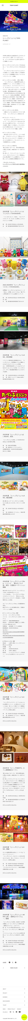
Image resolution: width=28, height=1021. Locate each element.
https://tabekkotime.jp (14, 620)
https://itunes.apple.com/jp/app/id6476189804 (13, 631)
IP (9, 44)
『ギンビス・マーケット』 (9, 162)
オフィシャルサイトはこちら (9, 720)
